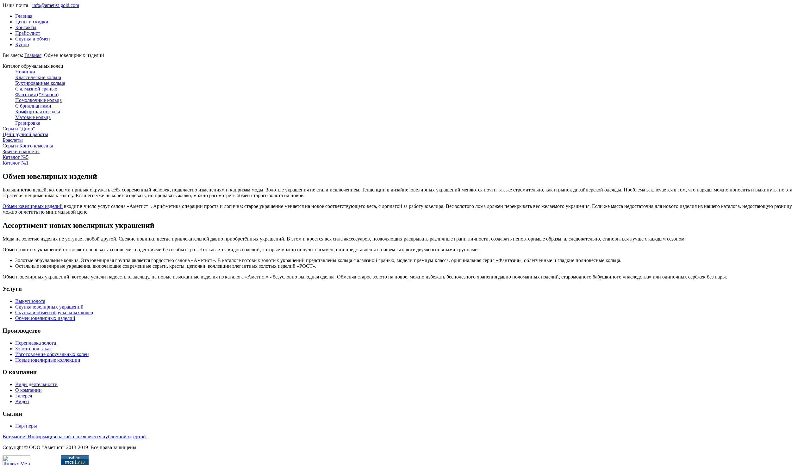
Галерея (23, 395)
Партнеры (26, 425)
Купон (22, 44)
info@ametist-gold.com (55, 5)
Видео (22, 401)
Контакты (25, 27)
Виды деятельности (36, 384)
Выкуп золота (30, 301)
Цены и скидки (31, 21)
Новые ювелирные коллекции (47, 360)
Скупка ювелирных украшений (49, 307)
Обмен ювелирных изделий (33, 206)
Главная (23, 16)
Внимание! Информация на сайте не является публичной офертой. (75, 436)
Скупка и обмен (32, 38)
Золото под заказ (33, 348)
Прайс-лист (27, 33)
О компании (28, 390)
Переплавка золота (35, 343)
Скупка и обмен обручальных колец (54, 312)
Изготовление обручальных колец (52, 354)
